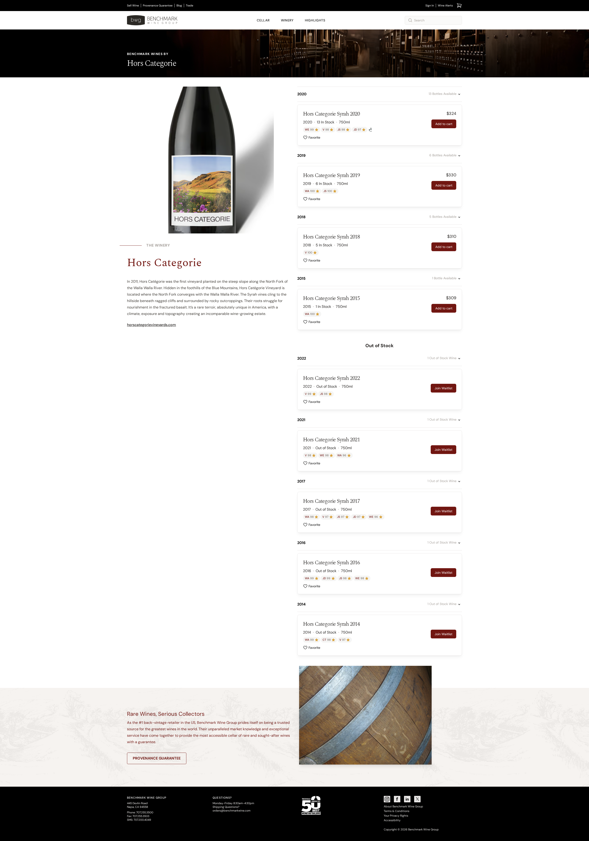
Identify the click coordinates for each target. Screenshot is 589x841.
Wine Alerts (445, 5)
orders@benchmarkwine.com (232, 810)
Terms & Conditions (396, 811)
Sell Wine (133, 5)
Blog (179, 5)
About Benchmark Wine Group (403, 806)
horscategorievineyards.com (151, 324)
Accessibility (392, 820)
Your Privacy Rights (396, 816)
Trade (189, 5)
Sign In (429, 5)
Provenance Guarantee (158, 5)
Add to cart (443, 124)
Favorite (314, 137)
